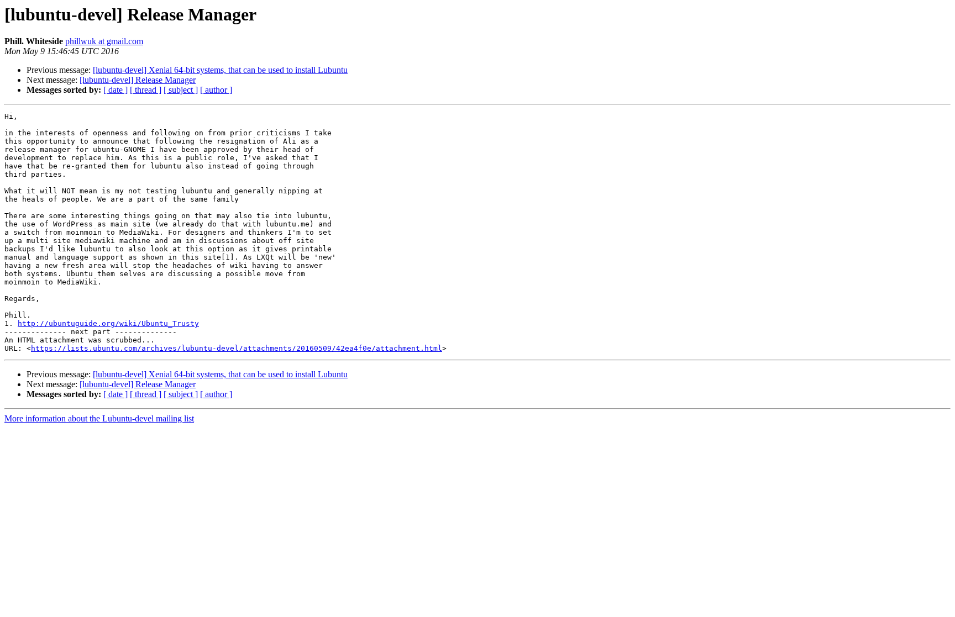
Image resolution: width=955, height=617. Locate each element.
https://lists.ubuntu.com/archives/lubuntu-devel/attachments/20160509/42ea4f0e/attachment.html (236, 348)
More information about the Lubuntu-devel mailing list (99, 418)
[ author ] (216, 89)
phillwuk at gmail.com (104, 41)
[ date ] (115, 89)
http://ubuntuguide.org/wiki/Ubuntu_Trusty (108, 323)
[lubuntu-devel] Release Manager (138, 80)
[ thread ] (145, 89)
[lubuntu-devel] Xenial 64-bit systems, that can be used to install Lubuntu (220, 70)
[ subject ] (181, 89)
